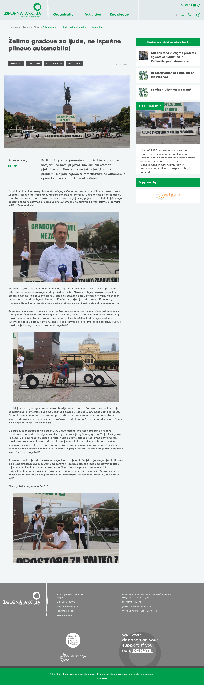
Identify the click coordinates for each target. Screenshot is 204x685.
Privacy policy (64, 616)
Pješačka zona (53, 64)
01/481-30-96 (133, 602)
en (182, 15)
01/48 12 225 (144, 607)
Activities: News (31, 27)
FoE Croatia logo (66, 611)
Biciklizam (34, 64)
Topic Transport (148, 106)
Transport (16, 64)
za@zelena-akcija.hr (68, 607)
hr (177, 15)
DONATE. (142, 651)
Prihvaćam (102, 679)
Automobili (74, 64)
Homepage (15, 27)
